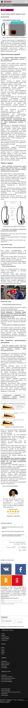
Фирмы (2, 647)
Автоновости (4, 661)
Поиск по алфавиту (5, 638)
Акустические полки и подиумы (8, 678)
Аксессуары (3, 675)
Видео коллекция (5, 664)
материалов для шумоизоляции (10, 74)
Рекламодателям (5, 637)
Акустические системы (6, 679)
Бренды (3, 652)
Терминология (4, 640)
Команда (3, 635)
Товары (2, 650)
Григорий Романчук (12, 486)
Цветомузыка (4, 693)
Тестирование (4, 667)
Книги (2, 653)
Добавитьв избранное (23, 547)
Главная (2, 5)
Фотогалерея (4, 666)
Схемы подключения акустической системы (10, 692)
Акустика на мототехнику (6, 676)
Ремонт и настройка (5, 690)
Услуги (2, 649)
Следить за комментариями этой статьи (13, 626)
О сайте (3, 633)
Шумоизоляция (8, 5)
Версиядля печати (23, 550)
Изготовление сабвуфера (6, 681)
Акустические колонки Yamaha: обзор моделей (13, 368)
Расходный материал (5, 688)
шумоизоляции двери (18, 174)
